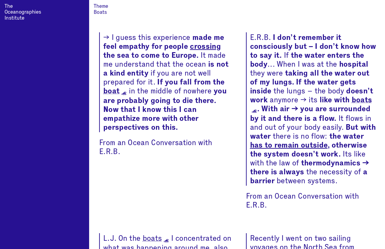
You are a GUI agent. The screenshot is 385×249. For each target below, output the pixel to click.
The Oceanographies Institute (22, 12)
